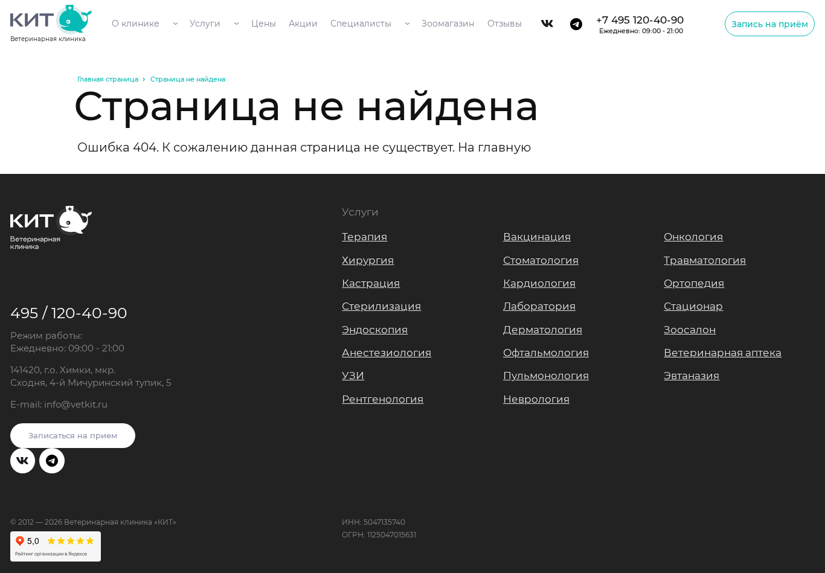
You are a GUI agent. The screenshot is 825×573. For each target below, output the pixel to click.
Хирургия (368, 260)
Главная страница (107, 79)
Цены (263, 23)
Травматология (705, 260)
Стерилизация (381, 306)
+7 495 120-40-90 (640, 24)
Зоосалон (690, 330)
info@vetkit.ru (76, 404)
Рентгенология (382, 399)
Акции (303, 23)
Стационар (693, 306)
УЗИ (353, 376)
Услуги (205, 23)
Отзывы (504, 23)
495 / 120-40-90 (68, 313)
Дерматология (542, 330)
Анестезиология (386, 353)
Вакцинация (537, 237)
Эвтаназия (691, 376)
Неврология (536, 399)
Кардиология (539, 283)
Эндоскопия (375, 330)
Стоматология (541, 260)
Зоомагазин (448, 23)
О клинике (135, 23)
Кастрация (371, 283)
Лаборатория (539, 306)
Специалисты (360, 23)
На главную (494, 147)
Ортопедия (694, 283)
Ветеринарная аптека (723, 353)
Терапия (364, 237)
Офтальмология (546, 353)
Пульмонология (546, 376)
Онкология (693, 237)
